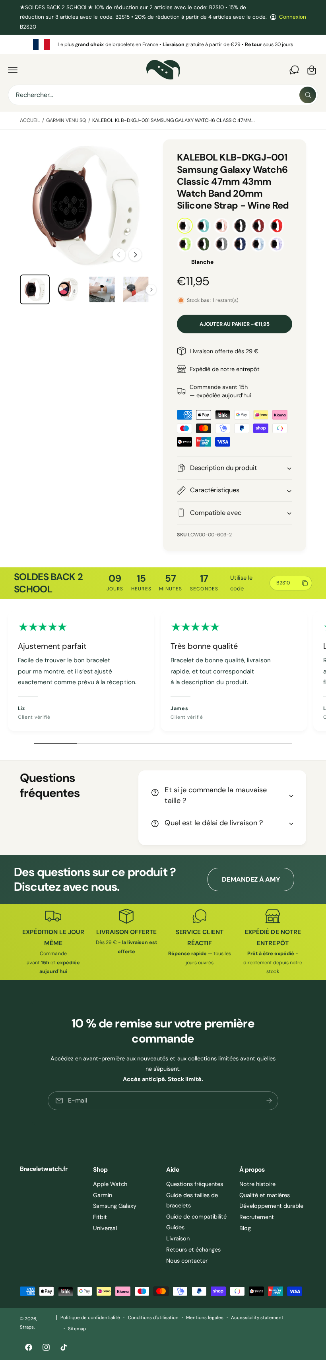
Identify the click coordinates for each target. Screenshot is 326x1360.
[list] (163, 44)
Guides (175, 1227)
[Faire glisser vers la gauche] (119, 254)
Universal (105, 1228)
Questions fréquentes (194, 1184)
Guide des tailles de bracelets (192, 1200)
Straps (27, 1327)
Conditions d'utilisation (153, 1318)
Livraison (178, 1238)
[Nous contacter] (294, 70)
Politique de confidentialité (90, 1318)
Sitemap (77, 1329)
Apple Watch (110, 1184)
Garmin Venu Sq (66, 120)
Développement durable (271, 1205)
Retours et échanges (193, 1249)
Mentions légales (204, 1318)
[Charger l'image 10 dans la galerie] (102, 289)
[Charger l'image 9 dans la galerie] (68, 289)
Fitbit (100, 1217)
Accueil (30, 120)
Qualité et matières (264, 1195)
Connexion (292, 17)
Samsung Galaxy (114, 1205)
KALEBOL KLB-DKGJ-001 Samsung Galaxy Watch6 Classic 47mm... (173, 120)
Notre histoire (257, 1184)
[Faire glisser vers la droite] (135, 254)
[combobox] (163, 95)
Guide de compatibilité (196, 1216)
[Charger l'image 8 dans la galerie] (35, 289)
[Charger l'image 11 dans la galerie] (136, 289)
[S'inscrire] (269, 1100)
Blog (245, 1228)
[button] (12, 70)
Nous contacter (187, 1260)
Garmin (102, 1195)
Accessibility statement (257, 1318)
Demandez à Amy (251, 879)
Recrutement (256, 1217)
